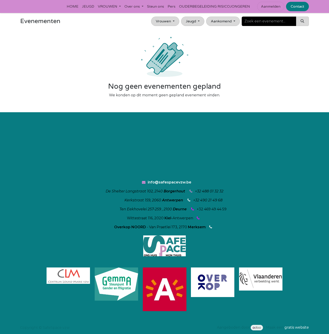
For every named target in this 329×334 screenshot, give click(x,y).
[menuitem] (72, 6)
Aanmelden (270, 6)
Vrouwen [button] (164, 21)
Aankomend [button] (222, 21)
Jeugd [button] (191, 21)
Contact (297, 6)
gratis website (296, 327)
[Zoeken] (302, 21)
